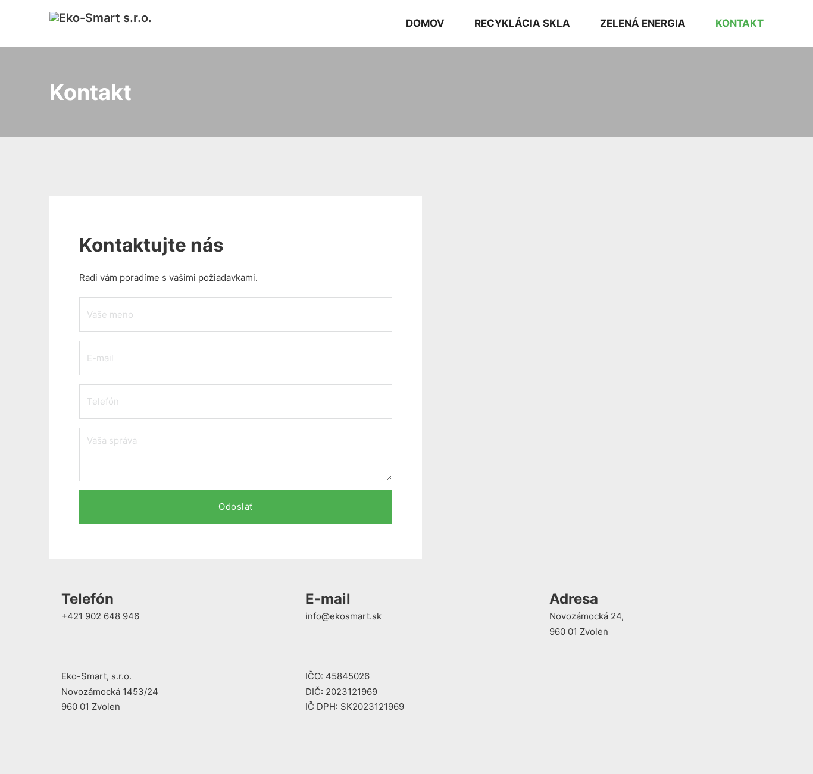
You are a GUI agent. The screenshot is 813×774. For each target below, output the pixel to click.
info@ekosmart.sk (343, 616)
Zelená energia (643, 23)
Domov (425, 23)
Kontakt (739, 23)
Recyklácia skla (522, 23)
